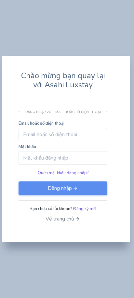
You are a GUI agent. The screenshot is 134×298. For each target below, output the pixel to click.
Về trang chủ (60, 218)
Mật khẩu (27, 147)
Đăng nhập (60, 188)
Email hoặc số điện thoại (41, 123)
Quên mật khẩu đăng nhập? (63, 173)
